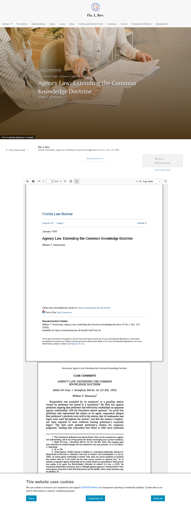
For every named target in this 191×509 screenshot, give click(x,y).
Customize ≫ (96, 498)
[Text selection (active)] (76, 181)
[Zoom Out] (137, 181)
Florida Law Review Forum (90, 24)
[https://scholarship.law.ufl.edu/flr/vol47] (48, 223)
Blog (72, 24)
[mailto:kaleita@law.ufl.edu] (75, 344)
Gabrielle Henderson (16, 137)
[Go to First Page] (39, 181)
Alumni (124, 24)
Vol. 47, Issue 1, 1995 (47, 76)
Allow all (159, 498)
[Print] (33, 181)
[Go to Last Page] (65, 181)
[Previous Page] (43, 181)
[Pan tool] (70, 181)
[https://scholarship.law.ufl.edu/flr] (57, 214)
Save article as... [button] (94, 158)
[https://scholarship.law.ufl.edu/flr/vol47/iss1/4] (142, 223)
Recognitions (162, 24)
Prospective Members (142, 24)
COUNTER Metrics (90, 487)
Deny (33, 498)
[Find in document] (165, 181)
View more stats (163, 170)
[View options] (27, 181)
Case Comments (49, 70)
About (52, 24)
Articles (5, 24)
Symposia (111, 24)
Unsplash (30, 137)
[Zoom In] (140, 181)
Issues (62, 24)
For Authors (22, 24)
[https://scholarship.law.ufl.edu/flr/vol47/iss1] (60, 223)
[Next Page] (61, 181)
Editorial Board (38, 24)
